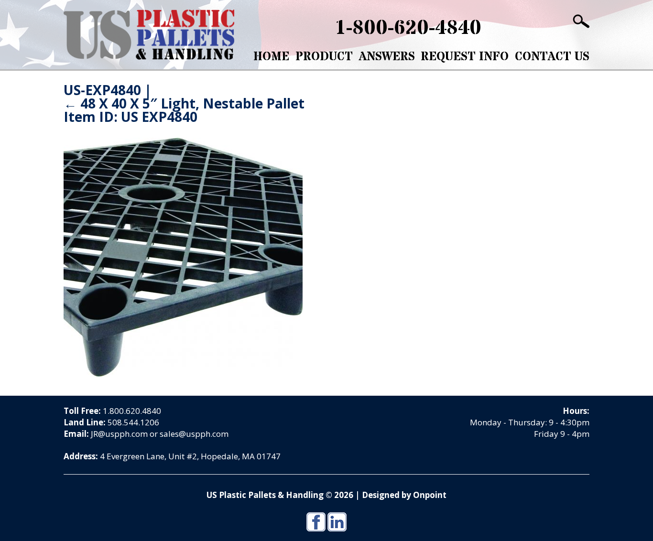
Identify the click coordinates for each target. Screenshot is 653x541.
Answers (387, 57)
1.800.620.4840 (132, 410)
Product (324, 57)
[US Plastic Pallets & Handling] (149, 35)
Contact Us (552, 57)
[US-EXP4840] (183, 256)
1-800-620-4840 (408, 28)
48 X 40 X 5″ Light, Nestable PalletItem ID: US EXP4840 (184, 110)
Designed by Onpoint (404, 494)
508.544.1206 (133, 422)
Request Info (465, 57)
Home (271, 57)
